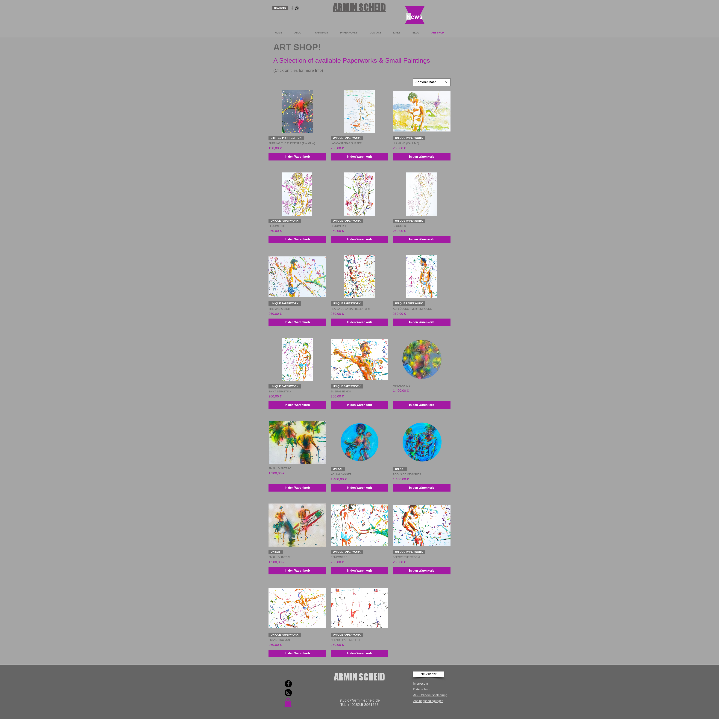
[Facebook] (288, 683)
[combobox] (431, 82)
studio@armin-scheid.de (359, 700)
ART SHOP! (297, 47)
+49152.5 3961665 (363, 705)
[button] (428, 674)
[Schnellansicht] (297, 111)
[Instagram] (288, 692)
